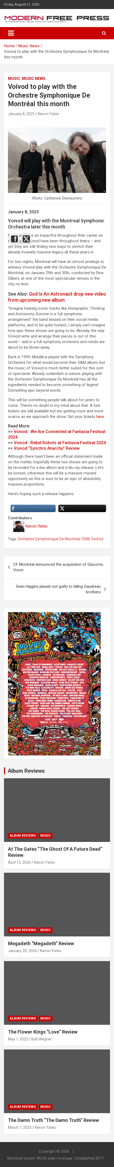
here (100, 416)
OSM (85, 539)
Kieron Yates (48, 114)
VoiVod (97, 539)
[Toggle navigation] (11, 33)
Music (14, 78)
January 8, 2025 (21, 114)
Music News (33, 78)
